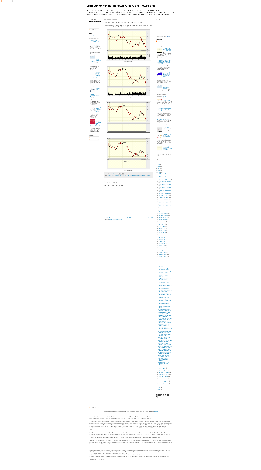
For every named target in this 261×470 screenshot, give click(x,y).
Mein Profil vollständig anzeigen (163, 43)
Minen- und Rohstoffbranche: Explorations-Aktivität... (164, 303)
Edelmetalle (122, 175)
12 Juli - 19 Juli (162, 224)
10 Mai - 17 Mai (162, 241)
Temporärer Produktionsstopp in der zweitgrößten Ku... (165, 288)
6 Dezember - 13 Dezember (165, 179)
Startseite (129, 217)
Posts (91, 27)
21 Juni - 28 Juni (162, 230)
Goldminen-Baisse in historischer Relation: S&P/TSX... (163, 275)
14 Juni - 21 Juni (162, 232)
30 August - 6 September (164, 211)
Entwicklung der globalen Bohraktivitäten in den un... (164, 294)
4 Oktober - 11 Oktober (164, 199)
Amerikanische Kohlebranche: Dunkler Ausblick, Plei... (164, 332)
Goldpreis (149, 175)
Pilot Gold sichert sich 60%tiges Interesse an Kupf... (165, 271)
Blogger (156, 411)
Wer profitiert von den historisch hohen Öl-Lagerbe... (165, 279)
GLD (126, 175)
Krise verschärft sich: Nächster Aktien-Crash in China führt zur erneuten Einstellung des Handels (164, 109)
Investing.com (168, 36)
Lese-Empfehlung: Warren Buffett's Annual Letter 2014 (164, 300)
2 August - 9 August (163, 219)
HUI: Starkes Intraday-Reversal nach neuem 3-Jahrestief (166, 86)
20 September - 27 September (165, 202)
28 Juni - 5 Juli (162, 228)
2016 (158, 170)
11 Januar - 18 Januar (163, 381)
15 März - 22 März (163, 256)
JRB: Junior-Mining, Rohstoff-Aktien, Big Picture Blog (121, 5)
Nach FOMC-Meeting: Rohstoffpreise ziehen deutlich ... (163, 265)
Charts (112, 175)
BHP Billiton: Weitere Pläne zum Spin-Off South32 (165, 338)
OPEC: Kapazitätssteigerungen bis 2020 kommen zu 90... (165, 319)
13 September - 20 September (165, 205)
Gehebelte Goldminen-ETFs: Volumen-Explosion (164, 313)
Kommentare (93, 29)
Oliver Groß (160, 41)
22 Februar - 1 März (163, 370)
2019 (158, 164)
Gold (128, 175)
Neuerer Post (107, 217)
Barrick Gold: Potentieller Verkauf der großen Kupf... (164, 356)
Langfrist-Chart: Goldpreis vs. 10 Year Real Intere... (164, 268)
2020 (158, 162)
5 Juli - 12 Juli (162, 226)
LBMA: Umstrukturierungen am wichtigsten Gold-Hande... (165, 347)
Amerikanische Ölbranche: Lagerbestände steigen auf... (165, 310)
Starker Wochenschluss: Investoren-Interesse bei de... (165, 261)
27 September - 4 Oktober (164, 201)
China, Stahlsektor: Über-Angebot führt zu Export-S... (164, 322)
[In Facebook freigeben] (122, 173)
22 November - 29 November (165, 184)
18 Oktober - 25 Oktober (164, 195)
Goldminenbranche (142, 175)
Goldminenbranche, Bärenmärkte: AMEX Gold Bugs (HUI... (164, 306)
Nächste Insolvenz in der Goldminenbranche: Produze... (163, 363)
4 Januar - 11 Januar (163, 383)
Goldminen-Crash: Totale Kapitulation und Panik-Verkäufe (167, 49)
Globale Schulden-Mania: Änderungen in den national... (165, 285)
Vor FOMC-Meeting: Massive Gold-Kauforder (164, 335)
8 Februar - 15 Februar (164, 374)
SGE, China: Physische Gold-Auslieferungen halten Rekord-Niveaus (167, 98)
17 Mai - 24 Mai (162, 239)
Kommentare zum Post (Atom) (115, 219)
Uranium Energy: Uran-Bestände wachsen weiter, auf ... (165, 328)
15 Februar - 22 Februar (164, 372)
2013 (158, 387)
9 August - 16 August (163, 217)
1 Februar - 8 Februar (163, 376)
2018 (158, 166)
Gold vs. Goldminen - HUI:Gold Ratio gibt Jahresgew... (165, 341)
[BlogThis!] (120, 173)
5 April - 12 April (162, 250)
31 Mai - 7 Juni (162, 235)
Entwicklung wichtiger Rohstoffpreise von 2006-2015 (98, 109)
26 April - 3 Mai (162, 245)
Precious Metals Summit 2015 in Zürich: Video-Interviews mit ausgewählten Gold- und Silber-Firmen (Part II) (95, 43)
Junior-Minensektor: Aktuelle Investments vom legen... (164, 325)
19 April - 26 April (162, 247)
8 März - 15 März (162, 367)
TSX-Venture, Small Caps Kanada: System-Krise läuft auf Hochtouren (167, 148)
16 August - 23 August (163, 215)
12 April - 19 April (162, 248)
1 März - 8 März (162, 368)
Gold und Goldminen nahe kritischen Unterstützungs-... (164, 350)
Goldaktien (132, 175)
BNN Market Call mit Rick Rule (163, 119)
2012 (158, 389)
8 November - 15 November (165, 190)
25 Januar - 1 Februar (163, 378)
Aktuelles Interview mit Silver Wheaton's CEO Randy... (164, 282)
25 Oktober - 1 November (164, 193)
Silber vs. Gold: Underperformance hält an (164, 297)
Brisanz (109, 175)
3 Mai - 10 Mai (162, 243)
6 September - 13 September (165, 208)
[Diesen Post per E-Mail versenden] (118, 173)
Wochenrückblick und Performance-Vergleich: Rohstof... (164, 359)
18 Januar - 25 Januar (163, 379)
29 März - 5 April (162, 252)
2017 (158, 168)
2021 (158, 161)
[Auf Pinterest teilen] (123, 173)
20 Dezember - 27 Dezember (165, 173)
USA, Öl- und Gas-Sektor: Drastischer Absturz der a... (164, 258)
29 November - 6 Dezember (165, 181)
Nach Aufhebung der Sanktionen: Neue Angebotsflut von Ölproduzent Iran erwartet (167, 74)
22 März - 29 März (163, 254)
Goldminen (136, 175)
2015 (158, 172)
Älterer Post (150, 217)
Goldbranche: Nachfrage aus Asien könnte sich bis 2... (164, 316)
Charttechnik (116, 175)
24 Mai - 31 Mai (162, 237)
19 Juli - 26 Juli (162, 222)
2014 (158, 386)
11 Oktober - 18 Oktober (164, 197)
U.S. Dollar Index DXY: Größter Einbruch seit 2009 (165, 291)
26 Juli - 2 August (162, 221)
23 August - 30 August (163, 213)
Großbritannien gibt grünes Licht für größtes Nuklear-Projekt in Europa (167, 136)
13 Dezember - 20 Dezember (165, 176)
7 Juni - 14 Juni (162, 234)
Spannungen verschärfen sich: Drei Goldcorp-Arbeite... (164, 353)
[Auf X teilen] (121, 173)
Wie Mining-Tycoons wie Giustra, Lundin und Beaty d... (165, 344)
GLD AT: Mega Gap (167, 127)
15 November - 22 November (165, 187)
